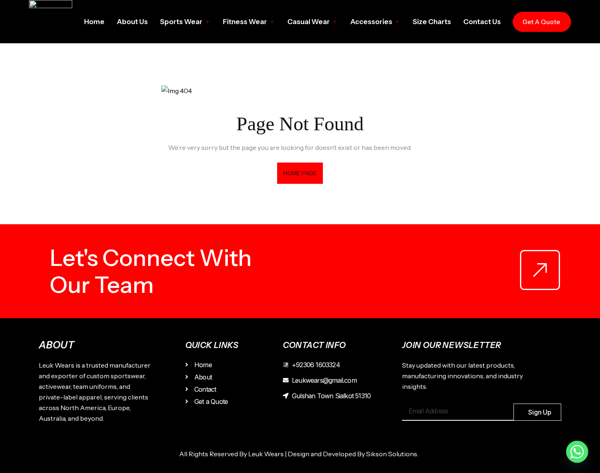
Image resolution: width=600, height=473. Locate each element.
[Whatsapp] (577, 452)
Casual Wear (308, 22)
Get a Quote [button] (541, 22)
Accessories (371, 22)
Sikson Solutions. (393, 454)
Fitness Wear (245, 22)
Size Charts (432, 22)
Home (94, 22)
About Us (132, 22)
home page (300, 173)
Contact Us (482, 22)
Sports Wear (181, 22)
